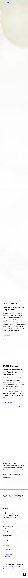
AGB (6, 552)
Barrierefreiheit (9, 549)
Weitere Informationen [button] (9, 477)
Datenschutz (8, 554)
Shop (6, 540)
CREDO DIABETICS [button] (7, 402)
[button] (24, 3)
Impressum (8, 556)
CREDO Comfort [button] (6, 335)
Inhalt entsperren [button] (7, 476)
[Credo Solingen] (7, 3)
